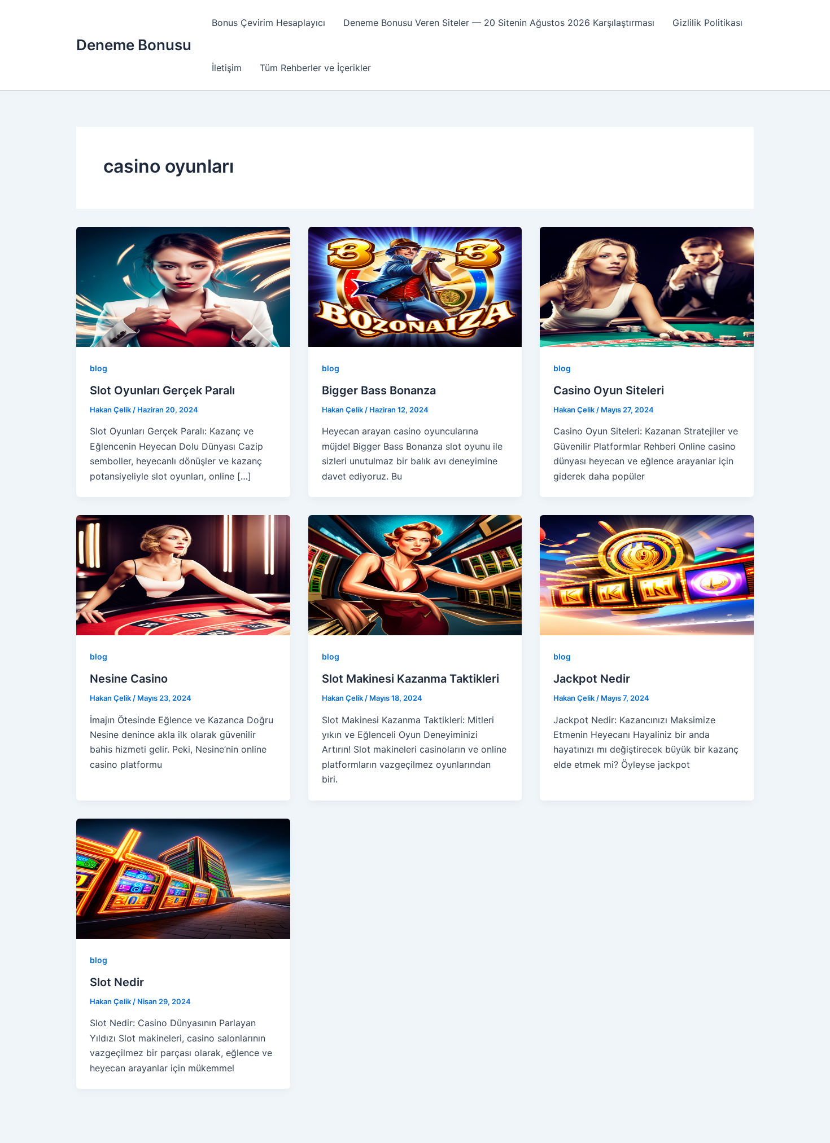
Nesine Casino (129, 678)
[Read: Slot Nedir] (183, 877)
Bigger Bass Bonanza (379, 390)
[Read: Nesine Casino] (183, 574)
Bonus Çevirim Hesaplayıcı (268, 22)
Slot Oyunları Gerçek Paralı (162, 390)
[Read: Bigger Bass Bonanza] (415, 286)
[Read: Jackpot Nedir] (647, 574)
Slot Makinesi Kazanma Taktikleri (410, 678)
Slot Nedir (117, 982)
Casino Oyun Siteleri (608, 390)
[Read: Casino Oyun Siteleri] (647, 286)
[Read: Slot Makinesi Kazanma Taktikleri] (415, 574)
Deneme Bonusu (133, 45)
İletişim (227, 67)
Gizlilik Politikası (707, 22)
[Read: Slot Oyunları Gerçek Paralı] (183, 286)
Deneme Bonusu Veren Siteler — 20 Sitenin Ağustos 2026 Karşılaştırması (498, 22)
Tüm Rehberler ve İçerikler (315, 67)
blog (98, 368)
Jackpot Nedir (591, 678)
